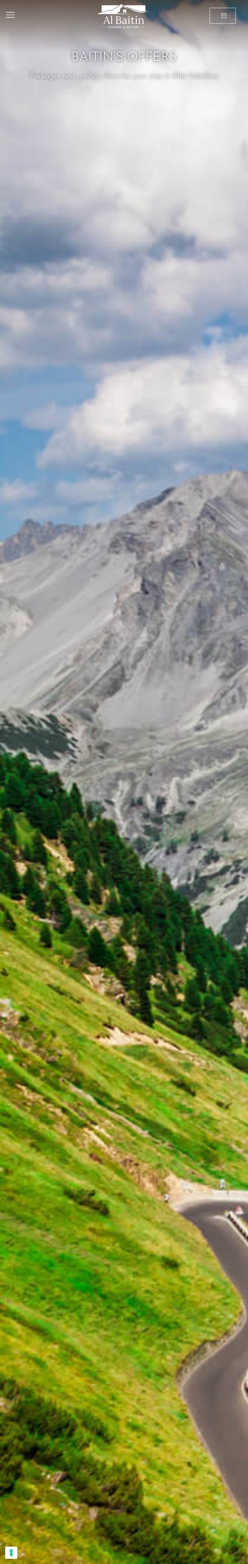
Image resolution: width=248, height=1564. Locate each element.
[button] (10, 16)
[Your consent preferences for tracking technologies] (11, 1553)
